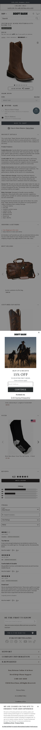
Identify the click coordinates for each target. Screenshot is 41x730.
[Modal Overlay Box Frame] (20, 365)
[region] (20, 717)
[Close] (38, 706)
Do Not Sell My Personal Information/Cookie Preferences (19, 726)
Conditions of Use (9, 723)
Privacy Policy (19, 723)
